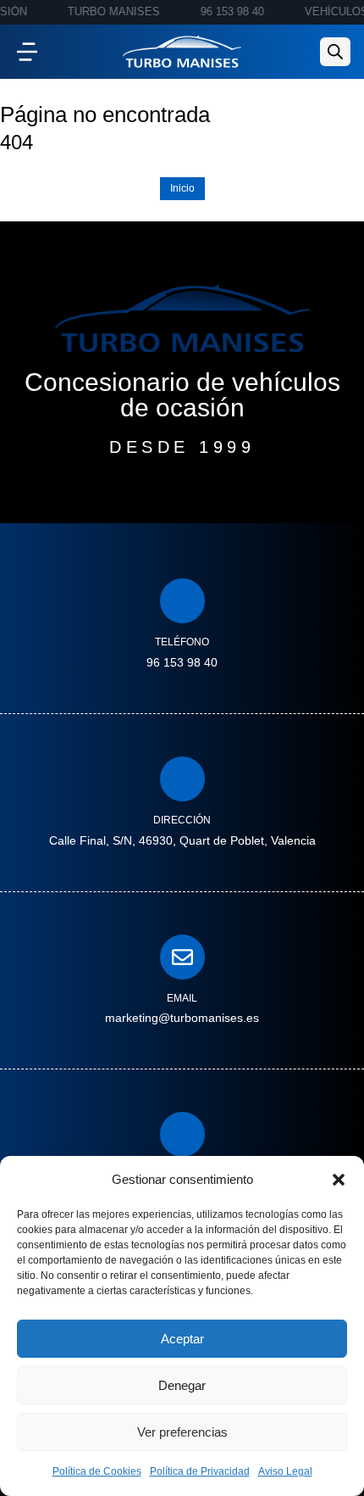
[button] (338, 1179)
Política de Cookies (96, 1471)
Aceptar (182, 1338)
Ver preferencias (182, 1432)
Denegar (182, 1385)
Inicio (182, 188)
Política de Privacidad (200, 1471)
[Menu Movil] (27, 51)
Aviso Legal (285, 1471)
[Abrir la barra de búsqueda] (335, 51)
